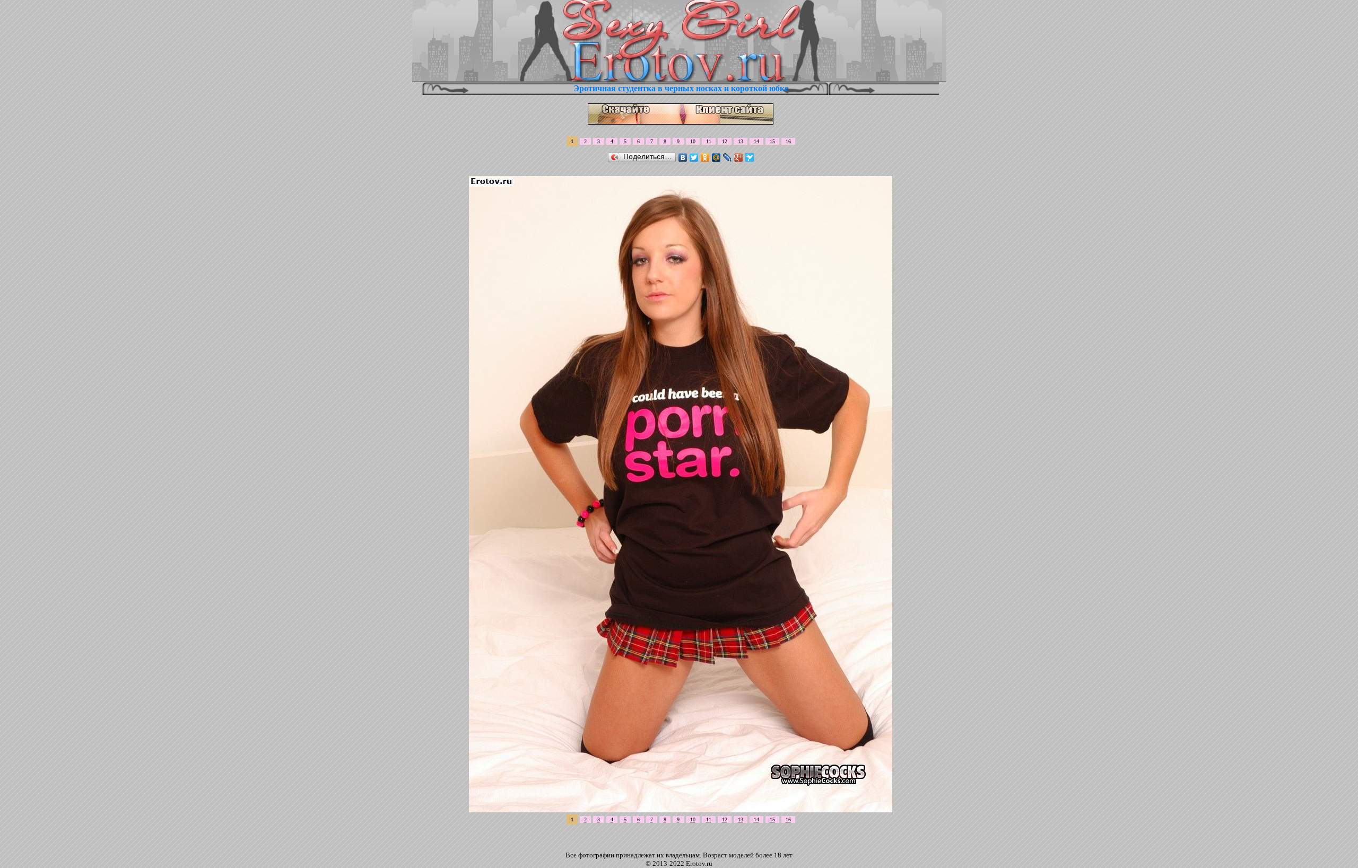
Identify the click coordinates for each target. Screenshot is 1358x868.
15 (772, 141)
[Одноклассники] (705, 157)
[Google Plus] (738, 157)
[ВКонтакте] (683, 157)
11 (708, 141)
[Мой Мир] (716, 157)
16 (788, 141)
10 (692, 141)
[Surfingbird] (749, 157)
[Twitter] (694, 157)
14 (756, 141)
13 (740, 141)
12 (724, 141)
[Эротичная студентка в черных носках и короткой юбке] (680, 809)
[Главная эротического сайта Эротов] (679, 79)
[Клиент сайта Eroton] (680, 121)
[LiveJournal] (727, 157)
